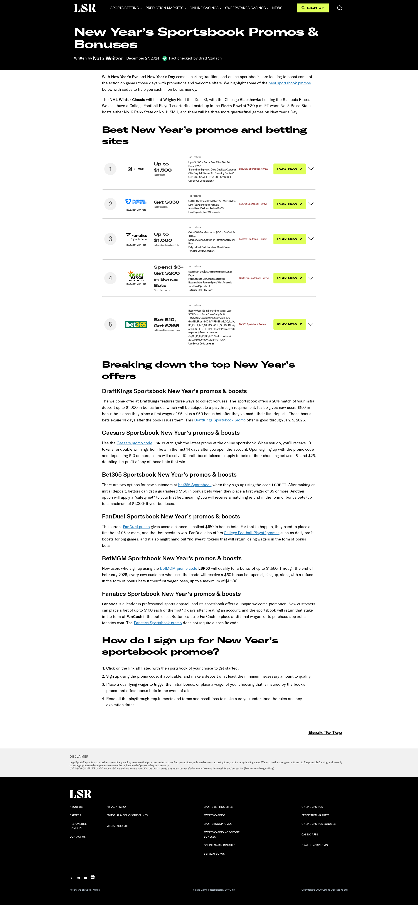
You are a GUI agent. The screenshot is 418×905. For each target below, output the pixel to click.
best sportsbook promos (289, 83)
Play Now (287, 169)
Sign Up (315, 8)
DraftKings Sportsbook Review (254, 278)
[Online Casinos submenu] (220, 8)
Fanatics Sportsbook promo (158, 622)
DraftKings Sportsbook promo (220, 420)
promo (136, 526)
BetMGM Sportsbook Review (253, 168)
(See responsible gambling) (259, 768)
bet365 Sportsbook (194, 484)
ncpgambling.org (113, 768)
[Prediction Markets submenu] (185, 8)
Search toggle (339, 8)
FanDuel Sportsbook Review (253, 203)
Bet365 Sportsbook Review (252, 324)
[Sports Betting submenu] (141, 8)
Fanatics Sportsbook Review (252, 238)
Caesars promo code (134, 443)
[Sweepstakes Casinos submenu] (268, 8)
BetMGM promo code (178, 568)
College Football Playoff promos (251, 532)
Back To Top (325, 732)
